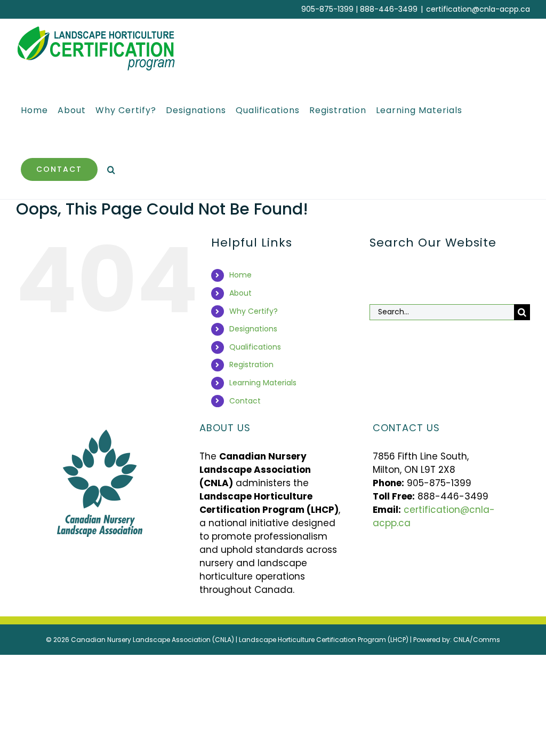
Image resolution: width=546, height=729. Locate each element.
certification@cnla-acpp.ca (478, 9)
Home (240, 275)
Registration (251, 364)
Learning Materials (262, 382)
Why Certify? (253, 311)
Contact (245, 400)
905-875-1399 (327, 9)
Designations (253, 328)
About (240, 293)
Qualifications (255, 347)
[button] (111, 169)
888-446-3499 (388, 9)
